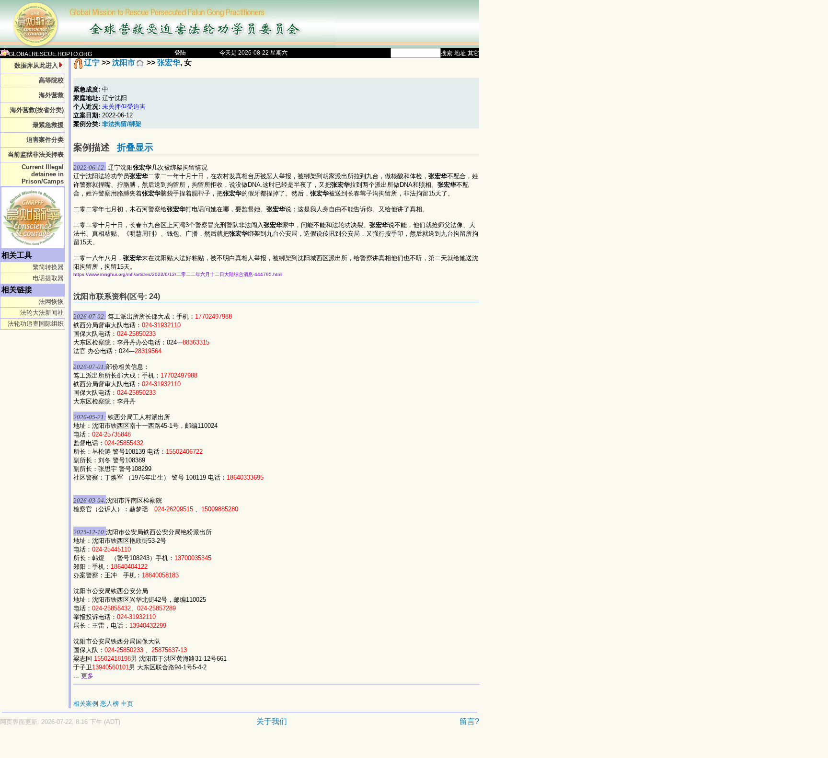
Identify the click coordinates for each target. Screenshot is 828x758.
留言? (469, 721)
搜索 (446, 53)
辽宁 (92, 62)
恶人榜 (109, 703)
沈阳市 (123, 62)
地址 (460, 53)
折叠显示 (135, 147)
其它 (473, 53)
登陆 (180, 52)
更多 (87, 675)
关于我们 (271, 721)
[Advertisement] (206, 746)
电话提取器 (48, 278)
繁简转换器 (48, 267)
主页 (127, 703)
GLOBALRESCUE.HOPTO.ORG (50, 54)
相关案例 (85, 703)
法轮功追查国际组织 (36, 323)
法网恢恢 (51, 301)
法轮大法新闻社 (42, 312)
